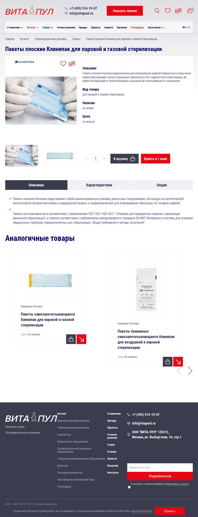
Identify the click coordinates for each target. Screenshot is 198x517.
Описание (36, 185)
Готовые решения (66, 27)
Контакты (113, 472)
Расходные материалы (69, 472)
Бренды (83, 27)
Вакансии (122, 27)
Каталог (31, 27)
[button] (190, 371)
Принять (169, 511)
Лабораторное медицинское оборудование (81, 458)
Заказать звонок (125, 11)
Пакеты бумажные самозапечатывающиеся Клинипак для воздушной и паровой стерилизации (146, 339)
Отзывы (111, 451)
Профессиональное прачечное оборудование (74, 450)
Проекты (96, 27)
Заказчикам (154, 27)
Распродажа (137, 27)
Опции (162, 185)
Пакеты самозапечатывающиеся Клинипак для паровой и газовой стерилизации (48, 319)
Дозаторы (62, 465)
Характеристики (99, 185)
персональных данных (177, 483)
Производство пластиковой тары (75, 479)
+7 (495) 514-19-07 (83, 8)
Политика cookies (15, 426)
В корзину (121, 159)
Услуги (46, 27)
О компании (13, 27)
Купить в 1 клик (155, 159)
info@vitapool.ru (81, 13)
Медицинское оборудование (72, 441)
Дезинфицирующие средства (73, 420)
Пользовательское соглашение (22, 432)
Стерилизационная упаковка (73, 427)
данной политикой (142, 511)
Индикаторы (64, 434)
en (189, 27)
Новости (108, 27)
